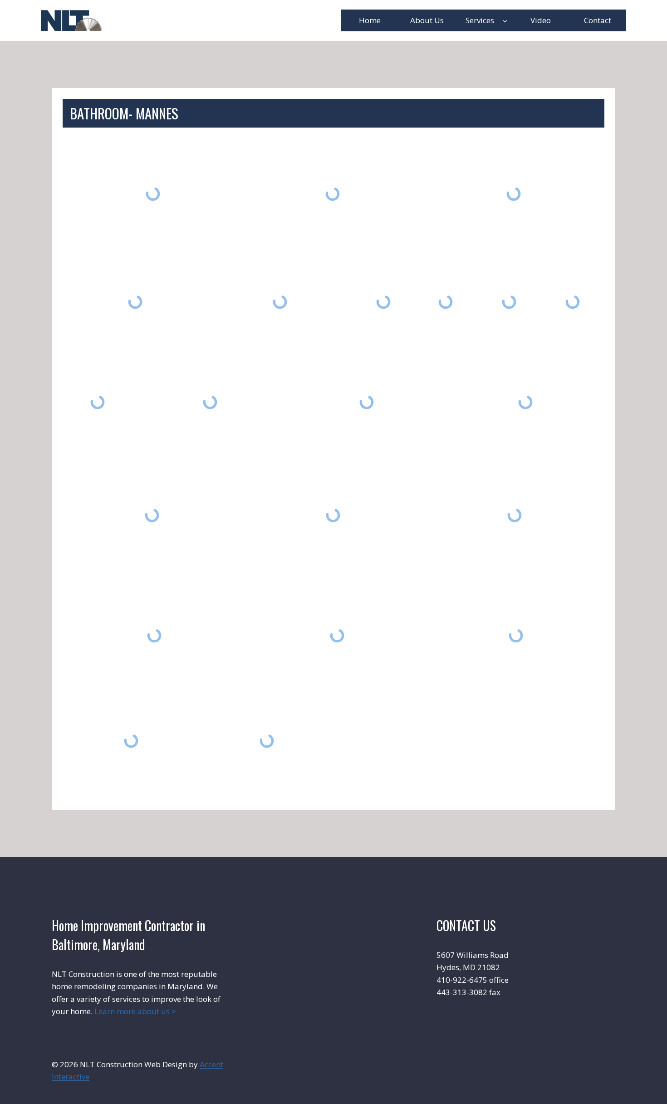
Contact (597, 20)
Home (370, 20)
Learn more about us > (135, 1011)
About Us (427, 20)
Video (540, 20)
